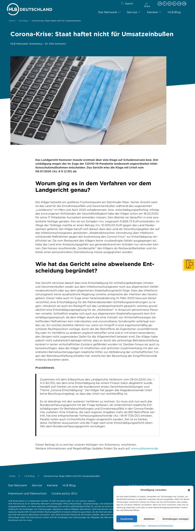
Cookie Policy (140, 525)
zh (160, 3)
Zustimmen (126, 519)
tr (164, 3)
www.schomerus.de (144, 448)
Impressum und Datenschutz (160, 525)
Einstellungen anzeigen (176, 519)
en (179, 3)
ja (174, 3)
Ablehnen (149, 519)
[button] (188, 490)
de (184, 3)
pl (169, 3)
